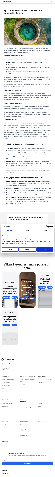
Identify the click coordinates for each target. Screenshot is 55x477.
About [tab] (45, 230)
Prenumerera (27, 463)
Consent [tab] (9, 230)
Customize (26, 249)
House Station (9, 148)
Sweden (4, 473)
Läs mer (14, 297)
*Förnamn (11, 223)
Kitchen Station (10, 150)
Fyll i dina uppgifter (35, 181)
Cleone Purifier (10, 168)
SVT (22, 52)
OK (45, 249)
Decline (10, 249)
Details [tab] (27, 230)
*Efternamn (31, 223)
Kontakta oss (6, 297)
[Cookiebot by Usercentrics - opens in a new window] (47, 226)
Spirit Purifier (9, 161)
